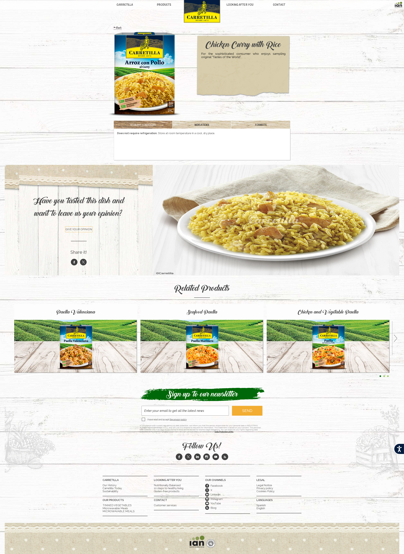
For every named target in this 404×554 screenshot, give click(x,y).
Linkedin (213, 494)
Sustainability (110, 491)
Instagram (214, 499)
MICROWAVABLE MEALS (119, 511)
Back (119, 28)
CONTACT (279, 5)
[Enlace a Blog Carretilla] (225, 457)
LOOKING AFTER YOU (240, 5)
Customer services (165, 505)
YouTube (213, 503)
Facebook (214, 485)
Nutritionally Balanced (167, 485)
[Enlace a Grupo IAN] (398, 5)
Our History (109, 485)
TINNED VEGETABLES (117, 505)
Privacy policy (264, 488)
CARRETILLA (125, 5)
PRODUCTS (164, 5)
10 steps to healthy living (168, 488)
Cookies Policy (265, 491)
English (260, 508)
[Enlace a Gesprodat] (210, 543)
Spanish (261, 505)
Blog (213, 507)
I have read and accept (167, 419)
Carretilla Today (112, 488)
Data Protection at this (224, 432)
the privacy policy (178, 419)
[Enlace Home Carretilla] (202, 13)
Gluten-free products (166, 491)
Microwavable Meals (115, 508)
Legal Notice (264, 485)
